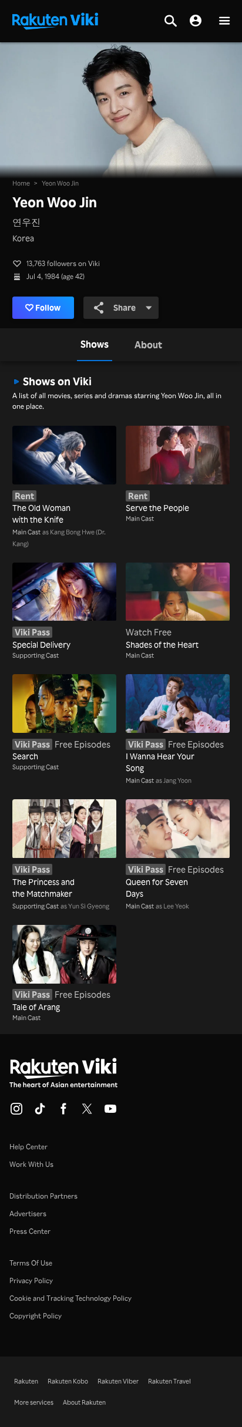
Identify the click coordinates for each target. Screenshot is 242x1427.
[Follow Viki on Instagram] (16, 1112)
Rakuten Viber (118, 1381)
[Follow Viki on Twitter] (87, 1112)
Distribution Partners (43, 1196)
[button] (224, 21)
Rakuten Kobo (68, 1381)
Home (21, 183)
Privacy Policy (31, 1280)
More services (33, 1402)
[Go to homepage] (55, 20)
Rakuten (26, 1381)
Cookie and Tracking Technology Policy (70, 1298)
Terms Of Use (30, 1262)
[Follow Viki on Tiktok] (40, 1112)
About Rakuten (84, 1402)
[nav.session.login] (195, 21)
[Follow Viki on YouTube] (110, 1112)
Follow (47, 307)
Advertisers (27, 1213)
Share (124, 307)
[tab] (94, 344)
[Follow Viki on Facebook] (63, 1112)
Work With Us (31, 1164)
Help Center (28, 1146)
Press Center (30, 1231)
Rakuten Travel (169, 1381)
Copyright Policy (35, 1315)
